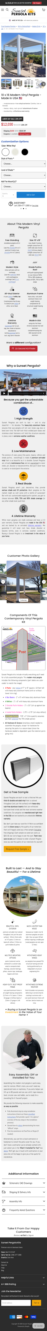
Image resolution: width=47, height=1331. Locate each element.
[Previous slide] (3, 582)
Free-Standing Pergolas (8, 26)
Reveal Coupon (25, 134)
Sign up (36, 1302)
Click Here (10, 1257)
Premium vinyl (5, 1247)
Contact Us (4, 1262)
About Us (4, 1265)
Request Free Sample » (17, 849)
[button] (6, 84)
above (6, 1151)
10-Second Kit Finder (24, 348)
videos (20, 1125)
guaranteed (8, 326)
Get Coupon (36, 3)
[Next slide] (44, 582)
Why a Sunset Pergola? (23, 366)
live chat (35, 205)
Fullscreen (23, 600)
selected (15, 719)
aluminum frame (17, 1247)
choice (10, 296)
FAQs (2, 1268)
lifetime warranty (34, 525)
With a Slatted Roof (24, 26)
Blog (2, 1270)
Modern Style (36, 26)
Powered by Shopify (23, 1326)
